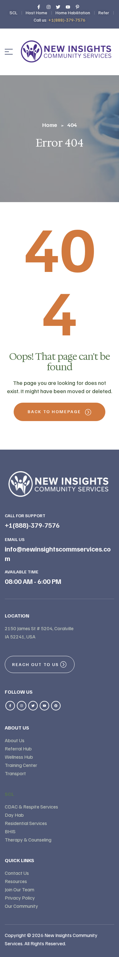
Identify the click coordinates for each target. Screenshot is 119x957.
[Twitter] (33, 705)
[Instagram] (21, 705)
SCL (9, 794)
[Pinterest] (56, 705)
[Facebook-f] (10, 705)
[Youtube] (44, 705)
